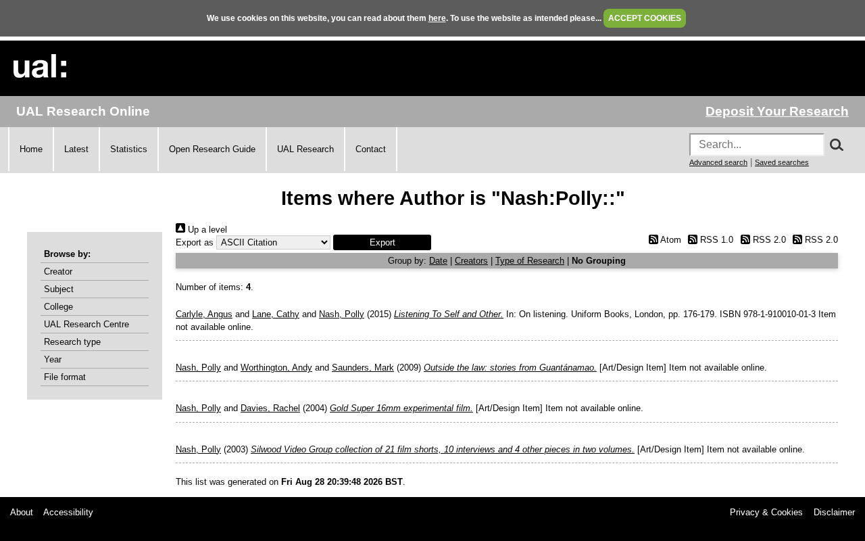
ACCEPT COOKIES (644, 18)
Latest (76, 149)
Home (31, 149)
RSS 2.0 (767, 240)
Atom (669, 240)
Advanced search (718, 162)
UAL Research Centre (86, 324)
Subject (59, 289)
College (58, 307)
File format (65, 377)
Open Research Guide (212, 149)
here (437, 18)
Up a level (206, 230)
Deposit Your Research (777, 111)
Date (438, 261)
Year (52, 359)
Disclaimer (834, 512)
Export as (195, 242)
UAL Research (305, 149)
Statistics (128, 149)
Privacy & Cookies (766, 512)
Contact (370, 149)
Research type (72, 342)
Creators (471, 261)
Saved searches (782, 162)
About (21, 512)
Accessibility (68, 512)
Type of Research (529, 261)
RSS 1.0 (715, 240)
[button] (382, 242)
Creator (58, 271)
